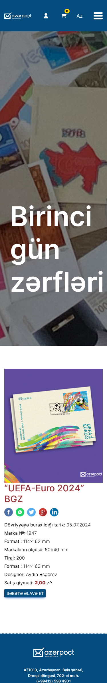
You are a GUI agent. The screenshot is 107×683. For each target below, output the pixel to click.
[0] (62, 16)
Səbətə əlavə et (25, 593)
